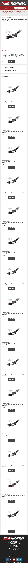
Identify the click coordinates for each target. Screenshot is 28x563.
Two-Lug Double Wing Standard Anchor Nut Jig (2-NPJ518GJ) (13, 344)
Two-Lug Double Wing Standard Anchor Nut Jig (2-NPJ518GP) (13, 314)
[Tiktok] (17, 559)
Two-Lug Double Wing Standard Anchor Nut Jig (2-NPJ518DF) (13, 496)
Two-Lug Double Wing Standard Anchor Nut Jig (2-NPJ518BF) (13, 526)
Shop (6, 11)
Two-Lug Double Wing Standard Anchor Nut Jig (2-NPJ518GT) (13, 223)
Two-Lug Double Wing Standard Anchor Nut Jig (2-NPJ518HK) (13, 101)
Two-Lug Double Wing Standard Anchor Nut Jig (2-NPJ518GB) (13, 405)
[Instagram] (10, 559)
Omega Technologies (6, 17)
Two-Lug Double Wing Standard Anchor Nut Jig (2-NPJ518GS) (13, 253)
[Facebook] (7, 559)
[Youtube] (14, 559)
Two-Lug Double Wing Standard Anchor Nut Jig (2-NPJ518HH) (13, 132)
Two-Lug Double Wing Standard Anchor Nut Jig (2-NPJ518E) (13, 466)
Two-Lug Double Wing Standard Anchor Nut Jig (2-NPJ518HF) (13, 162)
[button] (6, 8)
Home (3, 11)
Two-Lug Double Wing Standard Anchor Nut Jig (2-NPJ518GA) (13, 435)
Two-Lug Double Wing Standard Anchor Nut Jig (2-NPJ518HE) (13, 193)
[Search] (24, 8)
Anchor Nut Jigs (12, 11)
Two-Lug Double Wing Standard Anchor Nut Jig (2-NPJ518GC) (13, 375)
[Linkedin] (20, 559)
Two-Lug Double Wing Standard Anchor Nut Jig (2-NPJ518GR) (13, 284)
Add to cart (11, 61)
